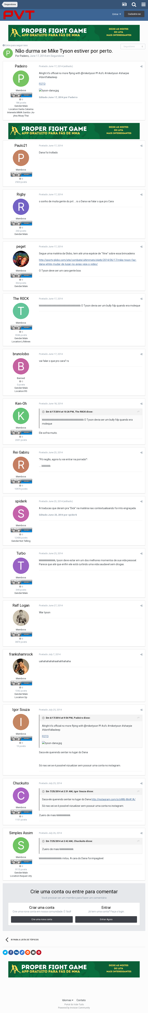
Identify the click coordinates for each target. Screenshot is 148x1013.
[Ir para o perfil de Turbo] (21, 566)
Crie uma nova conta (41, 919)
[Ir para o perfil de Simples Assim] (21, 845)
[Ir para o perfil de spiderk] (21, 514)
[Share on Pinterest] (38, 952)
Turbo (21, 553)
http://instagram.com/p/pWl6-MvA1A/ (114, 799)
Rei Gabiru (21, 452)
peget (21, 246)
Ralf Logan (20, 605)
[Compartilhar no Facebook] (10, 952)
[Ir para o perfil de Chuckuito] (21, 795)
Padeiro (24, 55)
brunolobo (21, 354)
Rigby (21, 194)
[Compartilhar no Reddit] (27, 952)
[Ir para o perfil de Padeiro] (8, 53)
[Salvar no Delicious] (22, 952)
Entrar (115, 14)
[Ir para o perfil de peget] (21, 259)
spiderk (21, 501)
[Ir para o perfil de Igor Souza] (21, 722)
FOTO (42, 83)
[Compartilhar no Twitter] (5, 952)
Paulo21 (20, 145)
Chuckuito (21, 783)
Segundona (57, 55)
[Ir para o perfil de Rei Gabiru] (21, 465)
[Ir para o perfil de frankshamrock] (21, 667)
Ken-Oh (21, 403)
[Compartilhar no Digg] (16, 952)
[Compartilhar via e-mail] (33, 952)
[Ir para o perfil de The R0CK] (21, 311)
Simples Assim (21, 833)
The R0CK (21, 298)
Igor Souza (21, 709)
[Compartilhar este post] (141, 66)
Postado (51, 66)
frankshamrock (21, 654)
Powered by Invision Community (74, 1008)
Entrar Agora (106, 919)
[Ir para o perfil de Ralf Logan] (21, 618)
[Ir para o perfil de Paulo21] (21, 158)
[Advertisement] (74, 987)
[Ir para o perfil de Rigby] (21, 207)
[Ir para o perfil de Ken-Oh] (21, 416)
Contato (81, 1000)
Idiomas (67, 1000)
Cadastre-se (134, 14)
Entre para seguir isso (16, 45)
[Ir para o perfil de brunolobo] (21, 366)
